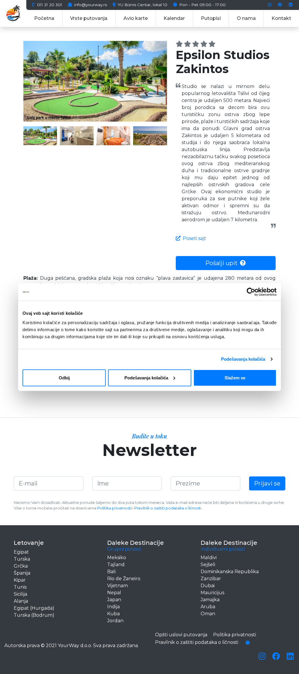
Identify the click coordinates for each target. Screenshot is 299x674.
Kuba (113, 613)
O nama (246, 18)
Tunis (20, 587)
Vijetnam (117, 585)
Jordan (115, 620)
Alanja (21, 601)
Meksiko (116, 557)
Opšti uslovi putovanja (181, 634)
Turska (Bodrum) (34, 615)
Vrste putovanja (88, 18)
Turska (22, 559)
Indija (113, 606)
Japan (114, 599)
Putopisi (211, 18)
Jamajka (210, 599)
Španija (22, 573)
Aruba (208, 606)
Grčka (21, 566)
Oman (208, 613)
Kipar (20, 580)
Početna (44, 18)
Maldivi (209, 557)
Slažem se (235, 377)
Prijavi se (267, 483)
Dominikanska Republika (230, 571)
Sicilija (20, 594)
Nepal (114, 592)
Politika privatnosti (114, 508)
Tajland (116, 564)
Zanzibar (211, 578)
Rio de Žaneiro (123, 578)
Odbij (64, 377)
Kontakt (281, 18)
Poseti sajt (194, 238)
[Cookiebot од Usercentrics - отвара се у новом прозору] (251, 292)
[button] (34, 81)
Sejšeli (208, 564)
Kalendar (174, 18)
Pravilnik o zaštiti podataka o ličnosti (167, 508)
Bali (111, 571)
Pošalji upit (221, 263)
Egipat (21, 552)
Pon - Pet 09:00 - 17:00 (202, 5)
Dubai (208, 585)
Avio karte (136, 18)
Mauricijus (212, 592)
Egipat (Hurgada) (34, 608)
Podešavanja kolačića (243, 359)
